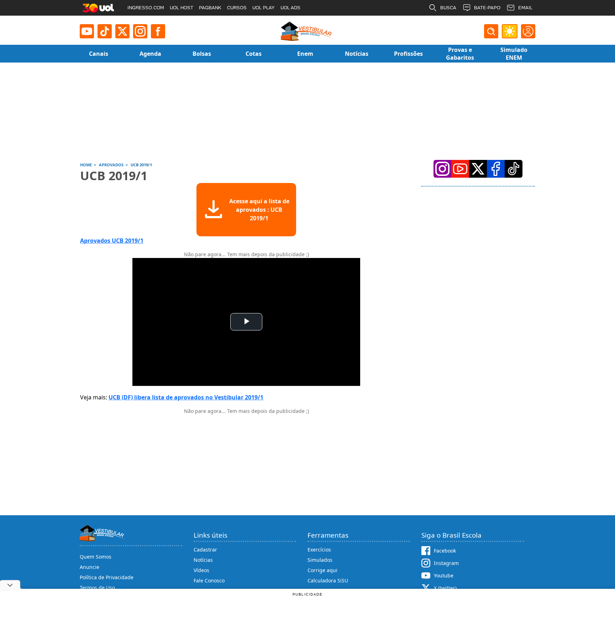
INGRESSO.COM (145, 7)
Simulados (320, 559)
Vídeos (201, 570)
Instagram (446, 563)
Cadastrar (205, 549)
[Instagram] (140, 31)
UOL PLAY (263, 7)
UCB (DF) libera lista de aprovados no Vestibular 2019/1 (186, 397)
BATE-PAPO (487, 7)
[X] (122, 31)
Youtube (443, 575)
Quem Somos (95, 556)
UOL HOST (181, 7)
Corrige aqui (322, 570)
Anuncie (89, 567)
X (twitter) (445, 588)
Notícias (203, 559)
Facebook (445, 550)
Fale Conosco (209, 580)
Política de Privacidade (106, 577)
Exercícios (319, 549)
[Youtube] (87, 31)
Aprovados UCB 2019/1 (111, 240)
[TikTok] (105, 31)
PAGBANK (210, 7)
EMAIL (525, 7)
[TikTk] (513, 169)
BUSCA (448, 7)
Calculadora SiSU (328, 580)
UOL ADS (290, 7)
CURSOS (237, 7)
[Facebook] (496, 169)
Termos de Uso (97, 587)
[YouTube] (460, 169)
